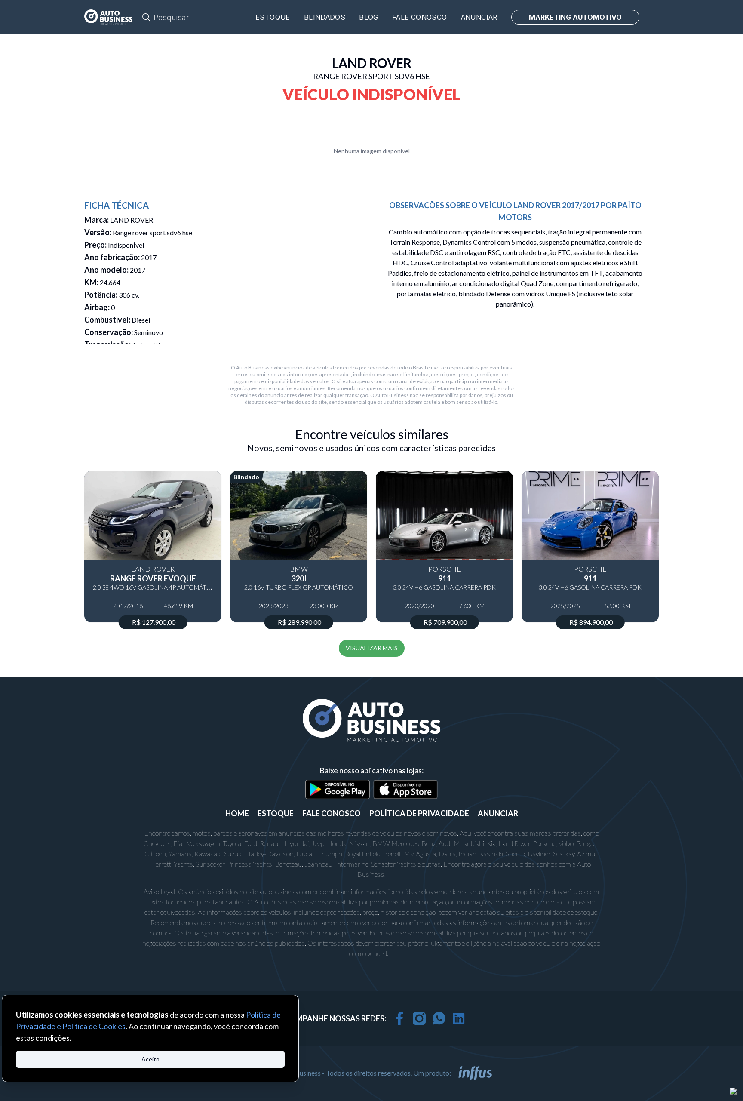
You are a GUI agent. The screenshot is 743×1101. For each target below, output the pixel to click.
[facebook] (399, 1018)
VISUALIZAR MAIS (372, 648)
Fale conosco (419, 17)
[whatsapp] (439, 1018)
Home (237, 813)
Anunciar (479, 17)
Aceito (150, 1059)
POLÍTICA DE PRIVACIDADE (419, 813)
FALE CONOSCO (331, 813)
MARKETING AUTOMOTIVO (575, 17)
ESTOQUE (276, 813)
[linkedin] (458, 1018)
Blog (368, 17)
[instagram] (419, 1018)
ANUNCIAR (498, 813)
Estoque (272, 17)
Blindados (325, 17)
